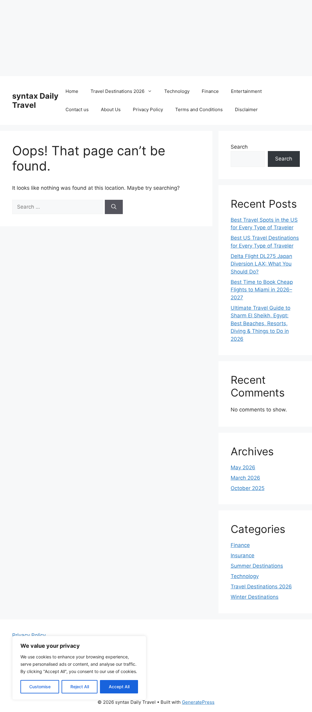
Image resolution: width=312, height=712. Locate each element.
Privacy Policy (148, 109)
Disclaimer (246, 109)
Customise (40, 686)
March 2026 (245, 478)
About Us (111, 109)
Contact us (77, 109)
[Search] (114, 207)
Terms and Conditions (199, 109)
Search (239, 147)
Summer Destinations (257, 566)
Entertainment (246, 91)
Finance (210, 91)
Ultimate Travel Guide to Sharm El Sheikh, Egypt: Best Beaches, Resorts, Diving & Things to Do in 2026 (260, 323)
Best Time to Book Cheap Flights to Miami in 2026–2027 (262, 290)
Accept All (119, 686)
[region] (79, 668)
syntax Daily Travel (35, 100)
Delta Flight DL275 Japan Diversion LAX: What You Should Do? (261, 264)
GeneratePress (198, 702)
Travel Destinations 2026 (117, 91)
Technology (177, 91)
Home (72, 91)
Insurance (242, 555)
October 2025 (247, 488)
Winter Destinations (254, 597)
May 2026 (243, 467)
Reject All (79, 686)
